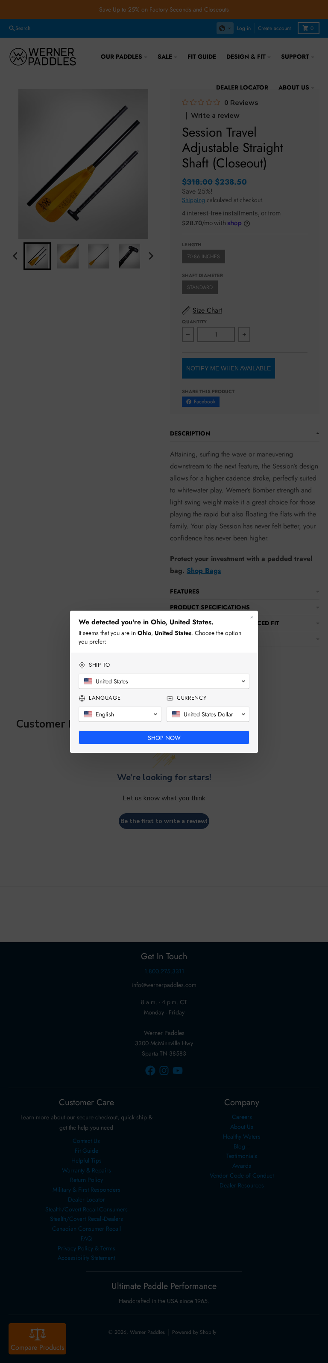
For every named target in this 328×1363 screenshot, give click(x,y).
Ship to (99, 665)
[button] (164, 681)
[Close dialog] (251, 617)
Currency (191, 698)
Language (104, 698)
